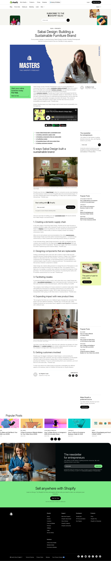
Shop (92, 516)
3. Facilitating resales (41, 139)
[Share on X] (73, 375)
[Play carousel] (55, 439)
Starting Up (24, 7)
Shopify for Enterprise (96, 521)
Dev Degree (79, 521)
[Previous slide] (51, 439)
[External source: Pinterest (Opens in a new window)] (100, 556)
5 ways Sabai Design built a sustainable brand (48, 132)
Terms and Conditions (87, 470)
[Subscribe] (68, 20)
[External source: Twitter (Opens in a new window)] (82, 556)
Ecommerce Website (52, 547)
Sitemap (48, 557)
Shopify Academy (65, 523)
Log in (88, 2)
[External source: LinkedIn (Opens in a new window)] (96, 556)
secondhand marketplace (45, 282)
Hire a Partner (64, 521)
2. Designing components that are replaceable (48, 137)
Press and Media (51, 523)
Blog (11, 7)
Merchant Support (65, 516)
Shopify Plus (94, 518)
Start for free (96, 2)
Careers (49, 518)
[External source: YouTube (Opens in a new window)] (86, 556)
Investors (49, 521)
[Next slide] (59, 439)
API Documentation (80, 518)
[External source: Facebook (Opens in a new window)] (78, 556)
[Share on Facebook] (70, 375)
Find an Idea (17, 7)
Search (98, 7)
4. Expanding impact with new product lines (48, 141)
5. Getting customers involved (44, 143)
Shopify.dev (79, 516)
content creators (47, 346)
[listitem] (55, 428)
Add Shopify (85, 407)
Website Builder (50, 545)
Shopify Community (66, 525)
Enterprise (44, 2)
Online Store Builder (51, 542)
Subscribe (98, 466)
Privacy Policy (92, 151)
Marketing (31, 7)
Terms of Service (30, 557)
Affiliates (49, 528)
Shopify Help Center (66, 518)
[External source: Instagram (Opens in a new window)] (89, 556)
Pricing (38, 2)
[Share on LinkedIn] (76, 375)
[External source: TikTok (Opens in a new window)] (93, 556)
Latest (37, 7)
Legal (48, 530)
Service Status (50, 532)
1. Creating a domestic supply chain (45, 134)
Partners (49, 525)
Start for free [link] (70, 207)
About (48, 516)
